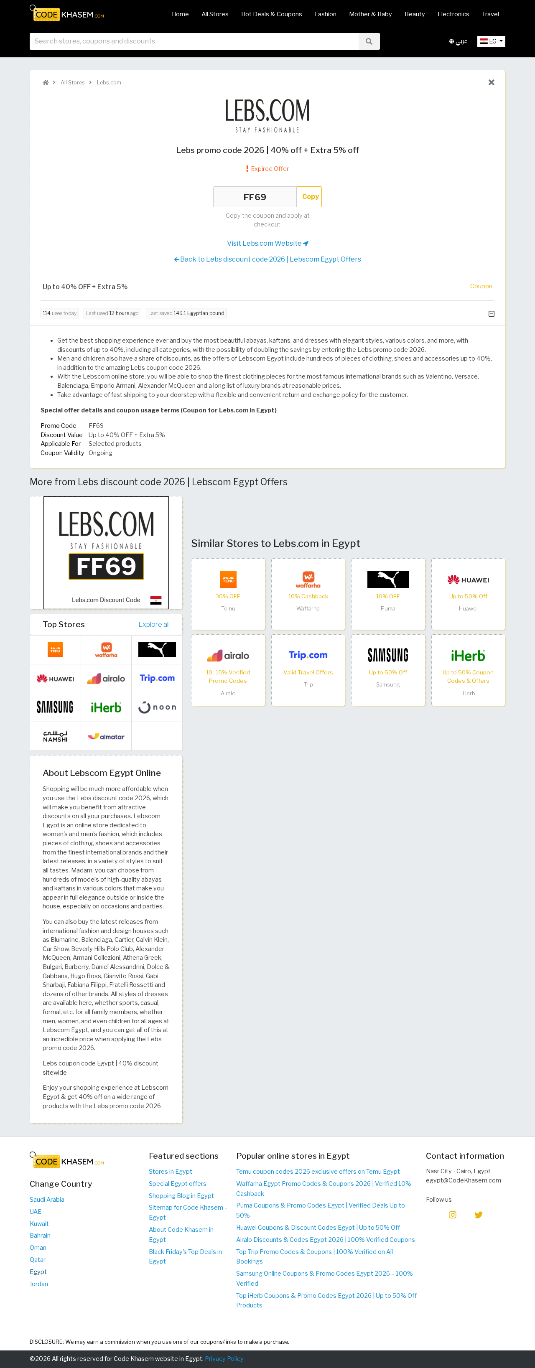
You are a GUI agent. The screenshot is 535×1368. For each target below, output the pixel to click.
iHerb (468, 693)
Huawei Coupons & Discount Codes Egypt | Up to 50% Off (318, 1227)
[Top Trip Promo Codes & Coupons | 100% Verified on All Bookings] (308, 655)
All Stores (215, 14)
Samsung (388, 684)
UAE (35, 1211)
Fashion (325, 14)
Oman (38, 1247)
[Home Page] (67, 12)
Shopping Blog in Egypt (181, 1196)
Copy (310, 197)
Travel (490, 14)
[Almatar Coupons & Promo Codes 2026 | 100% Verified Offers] (106, 736)
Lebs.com (108, 82)
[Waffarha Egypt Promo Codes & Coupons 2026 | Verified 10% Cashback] (308, 579)
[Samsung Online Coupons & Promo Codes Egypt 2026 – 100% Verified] (388, 655)
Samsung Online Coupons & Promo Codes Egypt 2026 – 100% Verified (324, 1278)
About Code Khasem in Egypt (181, 1234)
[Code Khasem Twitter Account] (478, 1215)
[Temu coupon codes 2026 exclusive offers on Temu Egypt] (228, 579)
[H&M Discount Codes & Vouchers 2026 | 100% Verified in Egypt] (157, 736)
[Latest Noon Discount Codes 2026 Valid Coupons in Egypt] (157, 707)
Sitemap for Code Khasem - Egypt (188, 1212)
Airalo (228, 693)
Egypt (38, 1272)
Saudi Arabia (47, 1199)
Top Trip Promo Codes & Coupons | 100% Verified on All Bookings (314, 1257)
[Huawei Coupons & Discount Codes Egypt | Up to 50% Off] (468, 579)
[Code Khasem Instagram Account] (452, 1215)
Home (180, 14)
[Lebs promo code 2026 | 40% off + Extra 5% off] (106, 552)
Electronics (453, 14)
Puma (388, 608)
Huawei (468, 608)
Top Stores (64, 624)
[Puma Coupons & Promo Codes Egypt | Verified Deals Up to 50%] (388, 579)
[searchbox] (194, 41)
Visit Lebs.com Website (265, 243)
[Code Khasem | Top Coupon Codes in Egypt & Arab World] (45, 82)
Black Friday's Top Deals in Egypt (185, 1257)
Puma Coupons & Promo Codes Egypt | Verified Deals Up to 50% (320, 1210)
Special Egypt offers (177, 1183)
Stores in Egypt (170, 1171)
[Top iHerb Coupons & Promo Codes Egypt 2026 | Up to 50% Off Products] (468, 655)
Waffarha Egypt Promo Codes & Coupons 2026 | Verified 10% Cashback (323, 1189)
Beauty (415, 14)
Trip (308, 684)
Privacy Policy (224, 1359)
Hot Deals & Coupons (271, 14)
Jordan (39, 1284)
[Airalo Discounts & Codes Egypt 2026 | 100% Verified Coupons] (228, 655)
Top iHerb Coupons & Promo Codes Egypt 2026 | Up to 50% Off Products (326, 1301)
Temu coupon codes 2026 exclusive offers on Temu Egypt (318, 1171)
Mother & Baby (370, 14)
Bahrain (40, 1235)
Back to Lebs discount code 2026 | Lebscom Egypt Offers (270, 259)
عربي (461, 41)
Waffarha (308, 608)
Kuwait (39, 1224)
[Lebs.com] (267, 115)
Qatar (38, 1260)
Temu (228, 608)
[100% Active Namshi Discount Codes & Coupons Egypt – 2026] (55, 736)
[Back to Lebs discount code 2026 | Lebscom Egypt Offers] (491, 82)
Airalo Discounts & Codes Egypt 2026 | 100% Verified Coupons (325, 1239)
